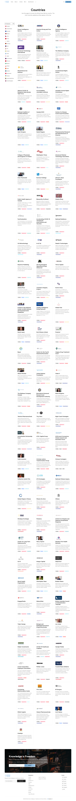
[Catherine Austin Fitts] (24, 481)
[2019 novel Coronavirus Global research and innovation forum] (62, 440)
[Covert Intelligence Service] (24, 33)
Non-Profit (29, 80)
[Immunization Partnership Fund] (24, 440)
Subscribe (68, 1)
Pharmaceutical (20, 571)
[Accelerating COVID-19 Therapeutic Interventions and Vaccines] (43, 224)
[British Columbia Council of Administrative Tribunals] (62, 605)
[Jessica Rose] (24, 290)
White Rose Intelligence (30, 798)
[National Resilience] (62, 224)
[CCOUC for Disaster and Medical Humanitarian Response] (62, 522)
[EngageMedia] (24, 605)
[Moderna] (43, 522)
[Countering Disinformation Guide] (24, 693)
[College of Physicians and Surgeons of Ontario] (24, 158)
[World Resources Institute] (24, 73)
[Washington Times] (43, 158)
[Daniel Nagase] (43, 136)
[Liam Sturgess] (24, 136)
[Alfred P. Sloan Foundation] (62, 181)
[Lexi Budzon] (43, 73)
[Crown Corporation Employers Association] (24, 670)
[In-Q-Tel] (43, 246)
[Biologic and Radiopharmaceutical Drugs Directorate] (43, 628)
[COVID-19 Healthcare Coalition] (43, 649)
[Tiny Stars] (43, 419)
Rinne (45, 798)
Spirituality (29, 233)
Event (60, 383)
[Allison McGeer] (24, 376)
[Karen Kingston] (62, 397)
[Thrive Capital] (62, 268)
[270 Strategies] (43, 481)
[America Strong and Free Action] (43, 33)
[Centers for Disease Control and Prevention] (62, 114)
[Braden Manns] (62, 584)
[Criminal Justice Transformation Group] (43, 462)
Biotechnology (58, 233)
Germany (28, 363)
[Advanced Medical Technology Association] (62, 158)
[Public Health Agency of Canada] (24, 202)
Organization (62, 40)
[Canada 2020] (43, 114)
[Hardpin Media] (62, 649)
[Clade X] (62, 376)
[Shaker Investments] (24, 649)
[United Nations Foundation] (43, 376)
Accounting (67, 701)
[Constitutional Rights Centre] (62, 73)
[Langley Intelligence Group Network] (43, 312)
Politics (47, 297)
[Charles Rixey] (62, 202)
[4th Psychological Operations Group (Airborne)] (43, 268)
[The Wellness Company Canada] (24, 397)
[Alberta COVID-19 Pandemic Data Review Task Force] (24, 94)
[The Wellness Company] (62, 53)
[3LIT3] (24, 564)
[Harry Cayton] (43, 544)
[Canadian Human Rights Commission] (62, 94)
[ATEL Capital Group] (43, 440)
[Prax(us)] (62, 335)
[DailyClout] (62, 564)
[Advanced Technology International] (24, 53)
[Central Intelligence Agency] (62, 33)
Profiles (57, 40)
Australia (28, 613)
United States (20, 40)
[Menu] (35, 2)
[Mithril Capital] (24, 715)
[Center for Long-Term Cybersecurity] (24, 544)
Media (47, 167)
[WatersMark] (43, 605)
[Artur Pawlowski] (24, 181)
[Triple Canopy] (24, 628)
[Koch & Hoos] (62, 290)
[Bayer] (24, 355)
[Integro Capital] (43, 564)
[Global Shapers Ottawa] (24, 501)
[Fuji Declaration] (24, 224)
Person (42, 60)
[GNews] (62, 501)
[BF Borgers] (62, 693)
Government (67, 121)
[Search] (64, 2)
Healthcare (67, 551)
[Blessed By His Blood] (43, 202)
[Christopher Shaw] (43, 584)
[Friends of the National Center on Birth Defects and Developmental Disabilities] (24, 312)
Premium (23, 60)
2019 (63, 468)
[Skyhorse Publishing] (24, 268)
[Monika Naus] (43, 53)
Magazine (48, 679)
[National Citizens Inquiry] (62, 481)
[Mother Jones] (43, 670)
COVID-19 (66, 40)
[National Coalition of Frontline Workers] (24, 114)
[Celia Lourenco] (24, 462)
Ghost (42, 798)
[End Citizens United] (43, 335)
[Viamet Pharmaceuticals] (43, 715)
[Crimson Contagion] (62, 462)
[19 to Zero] (43, 693)
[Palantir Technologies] (62, 246)
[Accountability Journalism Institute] (43, 94)
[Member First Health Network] (62, 544)
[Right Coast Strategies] (62, 419)
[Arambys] (24, 736)
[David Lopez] (24, 335)
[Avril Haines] (62, 715)
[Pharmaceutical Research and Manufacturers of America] (62, 136)
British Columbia (20, 679)
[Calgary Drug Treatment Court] (62, 355)
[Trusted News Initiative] (62, 670)
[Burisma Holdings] (43, 181)
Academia (67, 531)
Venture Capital (20, 656)
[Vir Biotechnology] (24, 246)
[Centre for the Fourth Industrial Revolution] (43, 355)
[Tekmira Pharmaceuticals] (24, 419)
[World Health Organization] (24, 584)
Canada (66, 101)
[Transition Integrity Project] (43, 290)
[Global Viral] (62, 312)
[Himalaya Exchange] (24, 522)
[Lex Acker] (62, 628)
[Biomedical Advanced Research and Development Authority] (43, 397)
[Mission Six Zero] (43, 501)
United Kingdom (20, 531)
